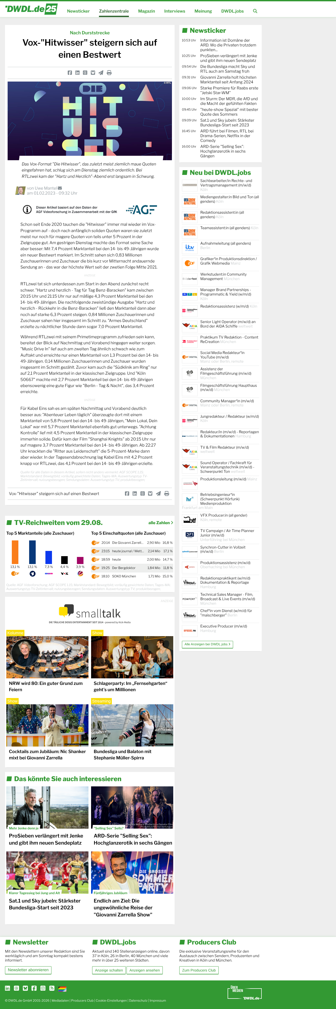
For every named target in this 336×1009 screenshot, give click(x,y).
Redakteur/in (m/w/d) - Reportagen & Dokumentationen (229, 434)
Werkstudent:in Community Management (223, 276)
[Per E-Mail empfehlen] (100, 73)
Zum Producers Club (199, 970)
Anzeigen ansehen (144, 970)
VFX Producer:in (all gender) (223, 517)
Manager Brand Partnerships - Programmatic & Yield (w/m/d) (225, 294)
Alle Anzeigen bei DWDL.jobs (206, 644)
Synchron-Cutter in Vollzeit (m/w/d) (222, 549)
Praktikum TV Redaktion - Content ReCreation (229, 339)
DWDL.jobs (232, 11)
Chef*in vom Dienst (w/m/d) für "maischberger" (226, 613)
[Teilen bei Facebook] (70, 73)
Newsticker (78, 11)
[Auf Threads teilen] (85, 73)
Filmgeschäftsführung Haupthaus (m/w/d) (228, 387)
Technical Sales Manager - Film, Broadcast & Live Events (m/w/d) (227, 599)
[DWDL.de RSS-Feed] (51, 988)
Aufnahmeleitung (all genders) (225, 245)
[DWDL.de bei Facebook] (34, 988)
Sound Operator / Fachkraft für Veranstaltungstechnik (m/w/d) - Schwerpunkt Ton (227, 467)
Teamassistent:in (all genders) (229, 228)
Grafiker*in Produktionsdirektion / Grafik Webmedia (228, 261)
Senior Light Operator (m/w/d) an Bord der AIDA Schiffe (228, 324)
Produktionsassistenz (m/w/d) (225, 565)
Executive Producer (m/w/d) (223, 628)
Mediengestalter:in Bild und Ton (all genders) (229, 199)
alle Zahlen (160, 522)
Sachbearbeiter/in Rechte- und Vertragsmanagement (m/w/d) (226, 185)
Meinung (203, 11)
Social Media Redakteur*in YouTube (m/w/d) (222, 357)
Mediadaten (60, 1000)
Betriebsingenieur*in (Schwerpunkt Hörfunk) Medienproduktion (211, 501)
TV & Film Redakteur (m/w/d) (224, 449)
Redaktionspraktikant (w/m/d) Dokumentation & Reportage (225, 582)
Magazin (146, 11)
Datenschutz (138, 1000)
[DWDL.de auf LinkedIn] (7, 988)
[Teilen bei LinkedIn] (77, 73)
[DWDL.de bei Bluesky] (25, 988)
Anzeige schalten (109, 970)
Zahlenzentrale (114, 11)
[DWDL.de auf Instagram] (42, 988)
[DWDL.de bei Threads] (16, 988)
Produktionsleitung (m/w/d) (228, 479)
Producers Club (82, 1000)
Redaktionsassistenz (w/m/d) (228, 306)
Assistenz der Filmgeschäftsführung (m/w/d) (225, 373)
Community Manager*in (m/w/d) (227, 403)
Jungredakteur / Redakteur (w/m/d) (229, 418)
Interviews (174, 11)
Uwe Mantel (46, 188)
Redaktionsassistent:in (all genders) (222, 214)
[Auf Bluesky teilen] (93, 73)
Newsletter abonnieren (28, 970)
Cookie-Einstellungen (111, 1000)
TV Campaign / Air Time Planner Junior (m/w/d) (227, 535)
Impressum (158, 1000)
